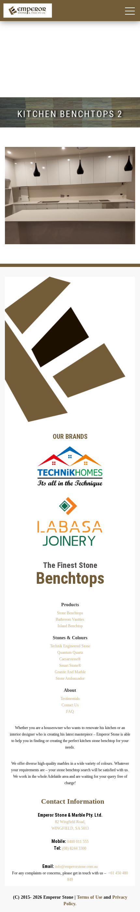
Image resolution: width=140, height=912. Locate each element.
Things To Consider (20, 84)
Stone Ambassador (70, 678)
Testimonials (70, 698)
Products (9, 37)
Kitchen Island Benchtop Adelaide (35, 42)
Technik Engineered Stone (27, 63)
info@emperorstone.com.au (76, 866)
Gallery (7, 89)
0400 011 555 (78, 841)
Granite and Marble (70, 672)
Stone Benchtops (70, 613)
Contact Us (70, 705)
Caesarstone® (14, 74)
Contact (8, 94)
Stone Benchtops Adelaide (27, 53)
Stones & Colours (18, 58)
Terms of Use (89, 897)
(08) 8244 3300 (74, 848)
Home (6, 22)
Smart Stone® (14, 79)
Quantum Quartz (17, 68)
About (6, 27)
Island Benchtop (70, 626)
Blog (5, 32)
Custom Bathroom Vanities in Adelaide (40, 48)
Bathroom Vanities (70, 619)
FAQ (70, 711)
